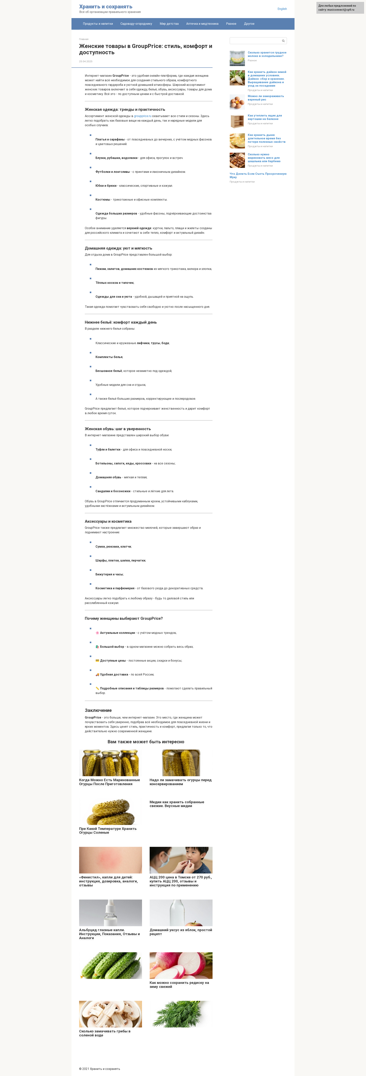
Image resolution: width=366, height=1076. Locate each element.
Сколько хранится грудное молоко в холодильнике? (267, 54)
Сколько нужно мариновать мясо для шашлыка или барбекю (264, 158)
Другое (249, 24)
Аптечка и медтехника (202, 24)
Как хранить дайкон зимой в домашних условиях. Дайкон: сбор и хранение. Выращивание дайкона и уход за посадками (267, 78)
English (282, 9)
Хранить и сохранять (105, 6)
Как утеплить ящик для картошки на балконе (265, 117)
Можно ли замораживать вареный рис (266, 97)
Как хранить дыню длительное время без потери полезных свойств (267, 138)
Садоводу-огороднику (136, 24)
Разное (231, 24)
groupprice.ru (142, 116)
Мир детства (169, 24)
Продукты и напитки (98, 24)
